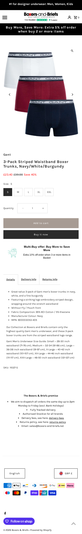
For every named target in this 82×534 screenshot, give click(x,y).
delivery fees (56, 417)
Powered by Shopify (41, 530)
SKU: (6, 367)
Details (10, 279)
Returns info (49, 279)
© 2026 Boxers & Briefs (16, 530)
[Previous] (9, 94)
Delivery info (28, 279)
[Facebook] (4, 514)
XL (38, 191)
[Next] (72, 94)
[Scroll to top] (73, 523)
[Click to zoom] (72, 50)
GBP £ (68, 473)
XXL (49, 191)
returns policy (57, 421)
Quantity (8, 208)
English (15, 473)
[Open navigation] (11, 17)
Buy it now (41, 234)
